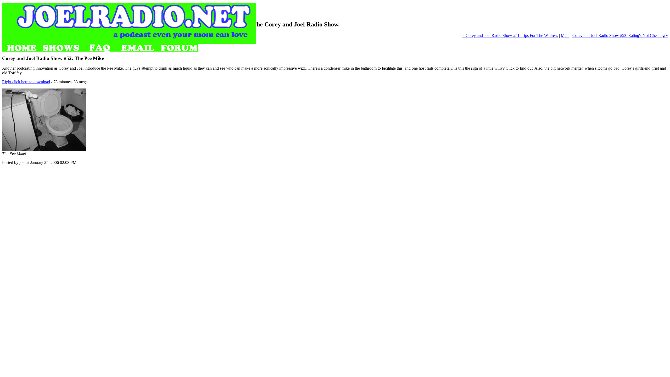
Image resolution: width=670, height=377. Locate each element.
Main (565, 35)
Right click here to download (26, 82)
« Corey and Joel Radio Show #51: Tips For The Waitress (510, 35)
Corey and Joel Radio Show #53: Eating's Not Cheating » (620, 35)
